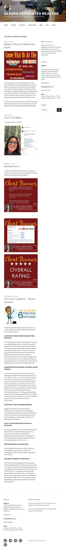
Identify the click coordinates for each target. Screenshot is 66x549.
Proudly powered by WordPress (37, 540)
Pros (47, 25)
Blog (41, 25)
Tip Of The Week (12, 117)
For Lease (22, 25)
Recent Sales (32, 25)
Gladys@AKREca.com (47, 86)
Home (6, 25)
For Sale (13, 25)
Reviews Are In (11, 166)
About (54, 25)
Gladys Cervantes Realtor (31, 14)
